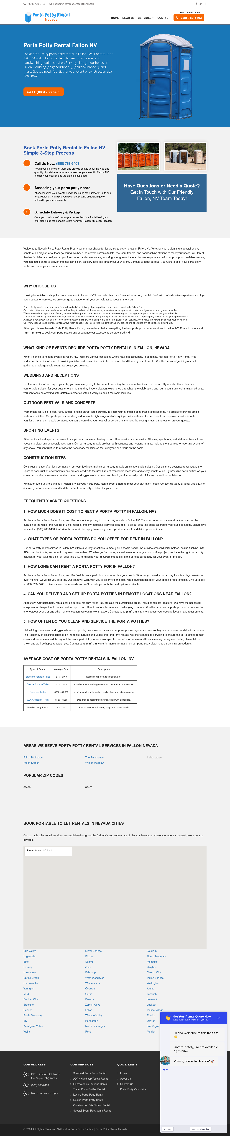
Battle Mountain (32, 1015)
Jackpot (151, 1004)
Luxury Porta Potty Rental (88, 1094)
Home (115, 18)
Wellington (153, 983)
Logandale (29, 956)
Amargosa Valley (33, 1026)
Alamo (150, 988)
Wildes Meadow (94, 763)
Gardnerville (30, 983)
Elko (26, 961)
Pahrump (90, 972)
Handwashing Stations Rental (90, 1083)
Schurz (27, 1010)
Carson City (154, 972)
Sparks (89, 961)
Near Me (128, 18)
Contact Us (126, 1083)
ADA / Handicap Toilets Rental (90, 1078)
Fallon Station (31, 763)
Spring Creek (31, 978)
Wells (26, 1031)
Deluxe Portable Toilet (38, 684)
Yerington (28, 988)
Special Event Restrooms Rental (92, 1110)
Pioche (89, 956)
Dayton (151, 1021)
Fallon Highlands (33, 757)
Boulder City (30, 999)
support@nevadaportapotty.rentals (73, 3)
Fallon (88, 1010)
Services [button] (145, 18)
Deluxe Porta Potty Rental (88, 1099)
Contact (163, 18)
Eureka (151, 1015)
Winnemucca (92, 983)
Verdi (26, 994)
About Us (125, 1078)
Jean (88, 967)
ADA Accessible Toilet (38, 699)
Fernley (27, 967)
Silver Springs (93, 951)
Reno (88, 1031)
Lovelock (152, 999)
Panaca (89, 999)
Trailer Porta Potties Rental (89, 1089)
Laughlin (152, 951)
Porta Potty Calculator (133, 1089)
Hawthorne (29, 972)
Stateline (28, 1004)
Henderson (91, 1021)
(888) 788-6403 (37, 3)
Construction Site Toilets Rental (91, 1105)
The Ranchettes (94, 757)
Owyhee (151, 967)
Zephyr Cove (92, 1004)
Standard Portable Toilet (38, 676)
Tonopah (152, 994)
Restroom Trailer (38, 692)
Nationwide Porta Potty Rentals (75, 1129)
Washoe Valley (93, 1015)
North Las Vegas (95, 1026)
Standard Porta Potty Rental (89, 1073)
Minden (151, 1031)
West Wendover (94, 978)
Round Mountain (156, 956)
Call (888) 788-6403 (43, 91)
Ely (25, 1021)
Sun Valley (29, 951)
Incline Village (155, 1010)
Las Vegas (153, 1026)
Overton (90, 988)
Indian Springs (155, 978)
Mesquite (152, 961)
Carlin (88, 994)
